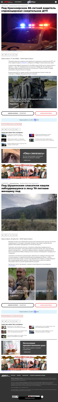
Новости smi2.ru (6, 179)
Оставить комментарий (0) (46, 113)
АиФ (2, 231)
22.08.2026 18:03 (4, 183)
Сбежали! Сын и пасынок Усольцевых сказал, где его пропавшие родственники (17, 331)
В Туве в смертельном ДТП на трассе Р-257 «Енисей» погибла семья (16, 144)
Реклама (19, 375)
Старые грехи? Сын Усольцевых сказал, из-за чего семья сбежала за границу (45, 327)
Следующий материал (30, 398)
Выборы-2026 (25, 375)
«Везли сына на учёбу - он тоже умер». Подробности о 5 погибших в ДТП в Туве (16, 139)
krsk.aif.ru (24, 62)
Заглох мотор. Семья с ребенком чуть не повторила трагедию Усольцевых (44, 331)
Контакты (13, 375)
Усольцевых (11, 265)
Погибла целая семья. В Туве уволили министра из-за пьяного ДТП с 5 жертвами (30, 100)
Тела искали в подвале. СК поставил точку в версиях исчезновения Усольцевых (17, 336)
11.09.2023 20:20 (4, 5)
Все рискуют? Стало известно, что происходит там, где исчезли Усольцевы (31, 292)
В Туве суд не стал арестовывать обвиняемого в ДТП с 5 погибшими (15, 135)
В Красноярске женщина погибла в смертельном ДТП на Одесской (43, 135)
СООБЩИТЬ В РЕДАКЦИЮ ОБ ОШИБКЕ (37, 375)
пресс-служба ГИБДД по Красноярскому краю (11, 51)
